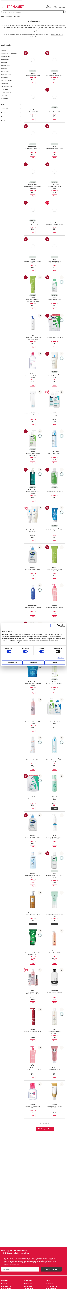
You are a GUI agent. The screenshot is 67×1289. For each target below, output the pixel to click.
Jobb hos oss (28, 1286)
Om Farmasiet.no (29, 1284)
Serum (4, 83)
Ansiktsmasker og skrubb (9, 53)
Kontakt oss (49, 1284)
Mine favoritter (6, 1286)
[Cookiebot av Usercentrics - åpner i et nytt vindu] (58, 625)
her (48, 1262)
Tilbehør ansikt (6, 92)
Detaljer (60, 657)
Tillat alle (54, 662)
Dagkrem (5, 59)
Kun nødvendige (12, 662)
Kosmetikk (5, 65)
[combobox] (33, 12)
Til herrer (4, 89)
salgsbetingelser (7, 1264)
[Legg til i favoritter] (40, 277)
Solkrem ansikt (6, 86)
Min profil (4, 1284)
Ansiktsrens (5, 56)
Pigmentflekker (6, 74)
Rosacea (4, 77)
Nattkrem (5, 71)
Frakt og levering (51, 1286)
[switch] (25, 651)
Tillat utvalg (33, 662)
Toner (4, 95)
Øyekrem (4, 98)
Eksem (4, 62)
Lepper (4, 68)
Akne (3, 50)
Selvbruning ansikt (7, 80)
